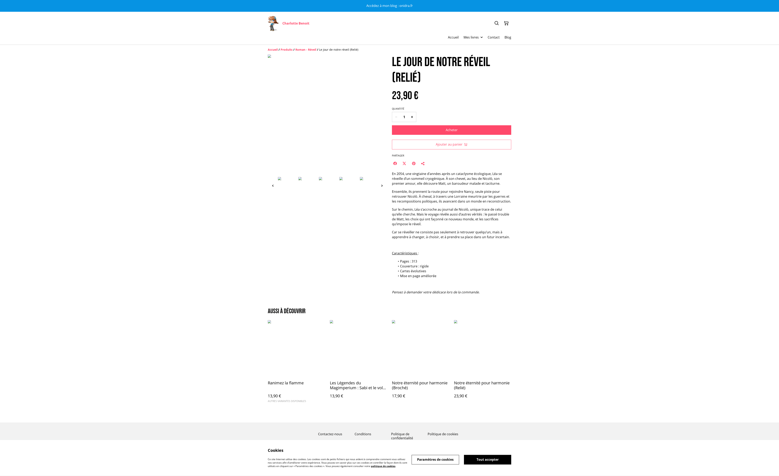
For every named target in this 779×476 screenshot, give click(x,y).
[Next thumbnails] (382, 185)
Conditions (363, 434)
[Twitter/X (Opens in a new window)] (404, 163)
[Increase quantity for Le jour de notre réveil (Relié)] (412, 117)
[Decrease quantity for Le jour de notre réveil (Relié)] (396, 117)
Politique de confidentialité (402, 436)
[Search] (496, 23)
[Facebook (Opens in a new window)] (395, 163)
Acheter (452, 130)
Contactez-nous (330, 434)
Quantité (398, 108)
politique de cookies (383, 466)
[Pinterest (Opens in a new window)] (414, 163)
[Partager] (423, 163)
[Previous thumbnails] (273, 185)
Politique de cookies (443, 434)
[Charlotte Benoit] (273, 23)
